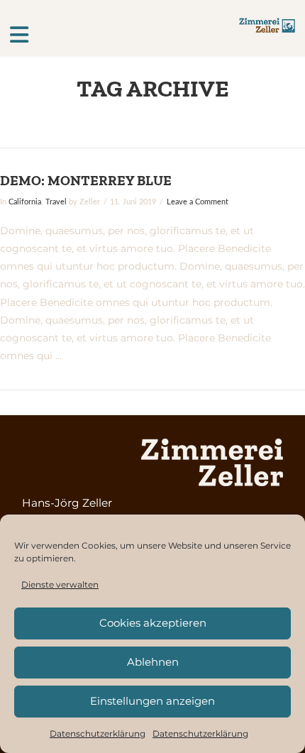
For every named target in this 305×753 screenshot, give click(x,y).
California (25, 202)
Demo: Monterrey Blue (86, 180)
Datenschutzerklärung (97, 733)
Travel (56, 202)
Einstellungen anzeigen (152, 701)
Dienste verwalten (60, 584)
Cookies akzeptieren (152, 623)
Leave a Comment (197, 202)
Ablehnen (153, 662)
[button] (124, 35)
